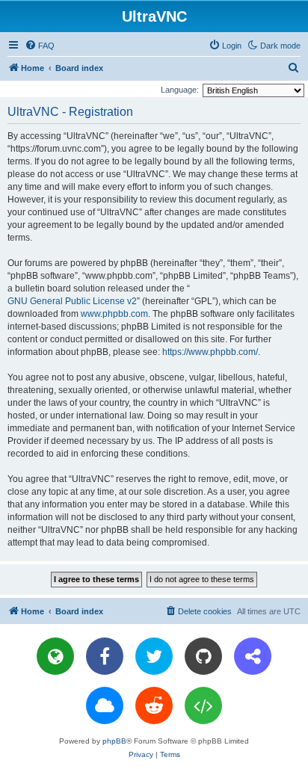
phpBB (114, 741)
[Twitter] (154, 656)
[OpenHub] (203, 705)
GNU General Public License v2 (72, 301)
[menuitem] (40, 46)
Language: (180, 89)
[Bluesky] (104, 705)
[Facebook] (104, 656)
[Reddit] (154, 705)
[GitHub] (203, 656)
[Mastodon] (252, 656)
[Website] (55, 656)
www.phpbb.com (114, 314)
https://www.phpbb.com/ (210, 352)
